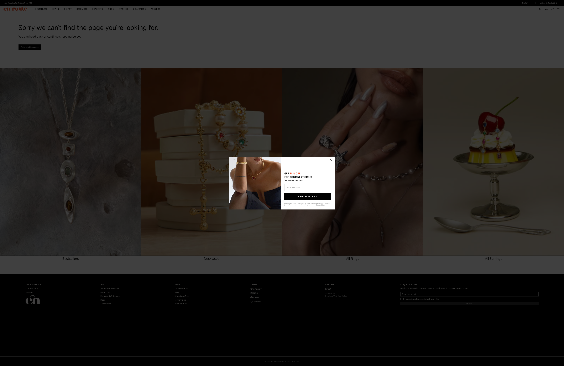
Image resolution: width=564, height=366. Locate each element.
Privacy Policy (320, 205)
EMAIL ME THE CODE (308, 196)
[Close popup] (331, 160)
